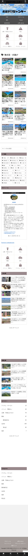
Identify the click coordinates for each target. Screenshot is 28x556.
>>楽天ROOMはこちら (9, 233)
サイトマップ (7, 543)
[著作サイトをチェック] (9, 236)
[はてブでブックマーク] (17, 342)
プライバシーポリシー (20, 543)
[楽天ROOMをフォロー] (15, 236)
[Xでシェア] (4, 342)
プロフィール (7, 541)
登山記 (15, 427)
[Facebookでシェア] (11, 342)
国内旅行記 (15, 420)
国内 (14, 416)
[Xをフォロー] (11, 236)
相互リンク (14, 545)
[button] (25, 148)
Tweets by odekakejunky (7, 242)
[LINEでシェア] (4, 346)
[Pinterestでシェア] (11, 346)
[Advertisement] (14, 451)
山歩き (14, 423)
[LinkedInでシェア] (17, 346)
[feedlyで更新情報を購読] (17, 236)
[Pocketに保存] (23, 342)
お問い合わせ (20, 541)
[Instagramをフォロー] (13, 236)
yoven (14, 202)
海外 (14, 431)
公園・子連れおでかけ (14, 412)
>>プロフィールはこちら (9, 231)
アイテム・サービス (14, 405)
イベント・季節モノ (14, 409)
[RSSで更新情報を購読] (19, 236)
